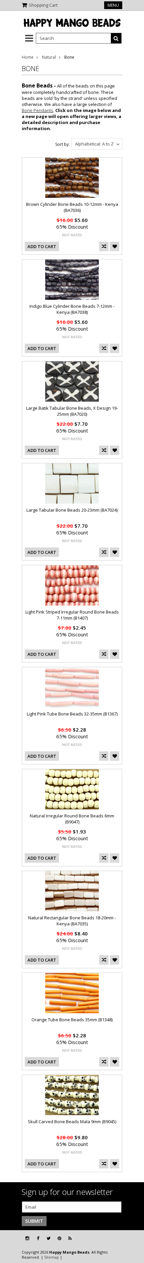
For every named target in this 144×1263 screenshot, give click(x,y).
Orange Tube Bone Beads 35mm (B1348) (72, 1020)
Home (27, 57)
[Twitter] (49, 1238)
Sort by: (62, 144)
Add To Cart (41, 246)
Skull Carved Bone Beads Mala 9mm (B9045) (72, 1121)
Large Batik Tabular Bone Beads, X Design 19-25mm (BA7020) (72, 411)
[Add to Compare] (104, 246)
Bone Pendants (37, 110)
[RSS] (70, 1238)
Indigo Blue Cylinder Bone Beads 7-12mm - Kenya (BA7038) (72, 309)
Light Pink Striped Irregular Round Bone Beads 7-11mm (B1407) (72, 615)
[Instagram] (27, 1238)
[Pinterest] (59, 1238)
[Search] (116, 38)
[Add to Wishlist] (114, 246)
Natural (49, 57)
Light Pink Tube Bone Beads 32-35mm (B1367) (72, 714)
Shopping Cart (43, 5)
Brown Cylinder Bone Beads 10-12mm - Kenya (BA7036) (72, 207)
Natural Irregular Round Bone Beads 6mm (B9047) (72, 819)
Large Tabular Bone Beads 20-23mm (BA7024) (72, 510)
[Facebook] (38, 1238)
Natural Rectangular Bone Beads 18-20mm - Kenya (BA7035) (72, 921)
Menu (113, 5)
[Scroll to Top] (134, 1238)
